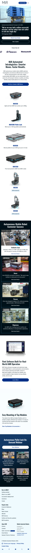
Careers (4, 528)
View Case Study (15, 253)
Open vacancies (6, 530)
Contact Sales (22, 2)
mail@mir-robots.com (22, 533)
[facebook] (9, 549)
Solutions (4, 499)
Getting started (5, 492)
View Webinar (15, 447)
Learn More (15, 380)
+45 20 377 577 (20, 535)
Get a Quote (15, 41)
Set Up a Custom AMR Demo (15, 84)
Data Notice (5, 533)
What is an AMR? (6, 494)
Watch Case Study (15, 38)
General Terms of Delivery (8, 535)
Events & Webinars (6, 507)
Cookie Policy (5, 546)
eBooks (3, 513)
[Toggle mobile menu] (28, 3)
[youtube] (28, 549)
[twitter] (22, 549)
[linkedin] (3, 549)
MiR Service (5, 516)
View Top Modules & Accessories (10, 426)
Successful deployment (8, 496)
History (3, 526)
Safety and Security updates (9, 518)
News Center (5, 511)
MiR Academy (5, 520)
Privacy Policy (20, 543)
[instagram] (15, 549)
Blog (3, 509)
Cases (3, 501)
